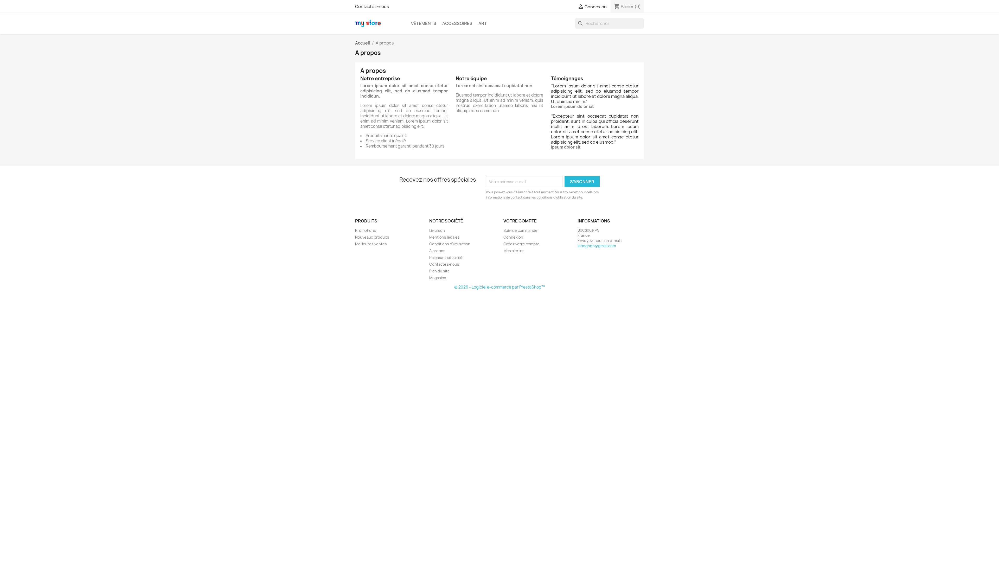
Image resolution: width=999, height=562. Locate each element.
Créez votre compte (521, 243)
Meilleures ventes (371, 243)
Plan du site (439, 271)
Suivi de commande (520, 230)
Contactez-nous (372, 6)
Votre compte (520, 221)
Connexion (513, 237)
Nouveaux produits (372, 237)
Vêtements (423, 23)
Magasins (437, 277)
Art (482, 23)
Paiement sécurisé (446, 257)
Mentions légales (444, 237)
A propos (437, 250)
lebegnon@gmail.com (597, 245)
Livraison (437, 230)
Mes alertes (513, 250)
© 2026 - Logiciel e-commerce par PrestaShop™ (499, 287)
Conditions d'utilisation (449, 243)
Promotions (365, 230)
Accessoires (457, 23)
